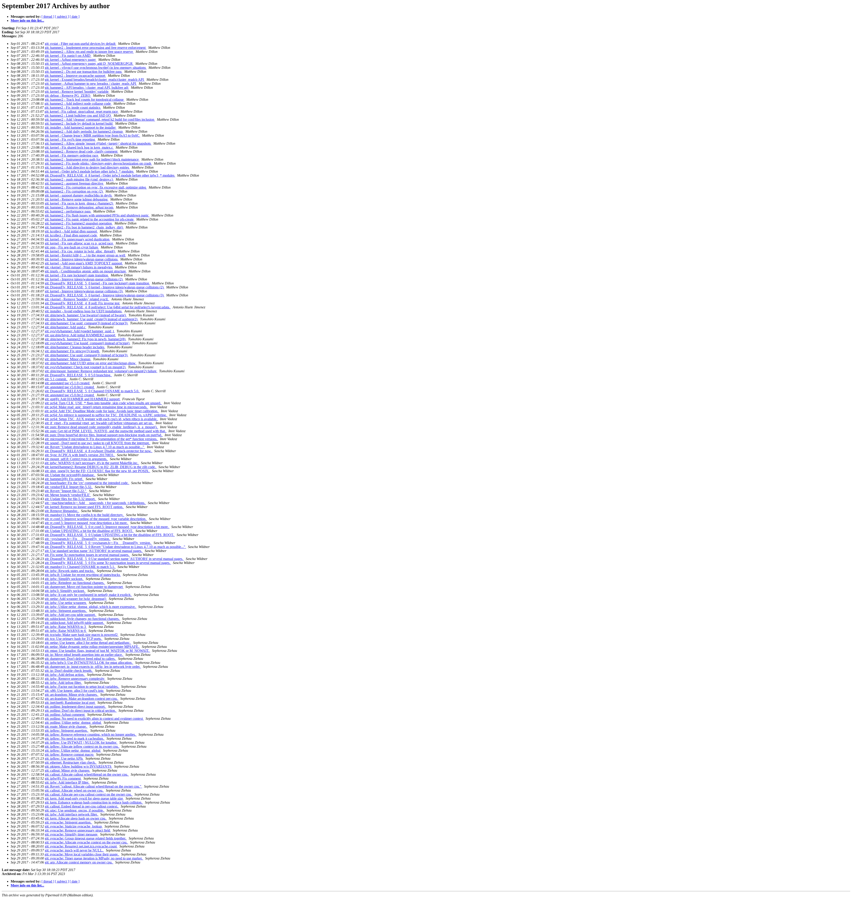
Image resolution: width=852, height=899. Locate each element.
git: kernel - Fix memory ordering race (72, 155)
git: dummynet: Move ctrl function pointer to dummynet (84, 587)
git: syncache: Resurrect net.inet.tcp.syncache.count (81, 846)
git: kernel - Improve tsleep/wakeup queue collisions (81, 259)
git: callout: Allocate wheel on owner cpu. (74, 790)
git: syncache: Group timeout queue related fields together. (86, 838)
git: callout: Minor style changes (67, 770)
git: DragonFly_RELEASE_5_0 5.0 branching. (78, 375)
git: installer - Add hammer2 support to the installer (80, 127)
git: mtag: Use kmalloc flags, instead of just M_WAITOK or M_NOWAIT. (97, 651)
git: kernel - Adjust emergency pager (71, 59)
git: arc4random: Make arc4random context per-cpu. (81, 698)
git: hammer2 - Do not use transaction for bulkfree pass (83, 71)
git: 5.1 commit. (56, 379)
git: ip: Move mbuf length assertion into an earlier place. (84, 655)
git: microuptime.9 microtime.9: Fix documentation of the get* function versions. (101, 439)
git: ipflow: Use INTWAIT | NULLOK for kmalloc (81, 742)
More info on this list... (27, 20)
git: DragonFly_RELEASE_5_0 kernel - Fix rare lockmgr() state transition (97, 283)
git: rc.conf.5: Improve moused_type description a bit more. (86, 523)
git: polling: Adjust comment (65, 714)
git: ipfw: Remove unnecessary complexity (75, 678)
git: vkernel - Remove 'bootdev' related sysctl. (77, 299)
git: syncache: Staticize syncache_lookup (74, 826)
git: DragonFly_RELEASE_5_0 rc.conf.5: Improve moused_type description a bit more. (107, 527)
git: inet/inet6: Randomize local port (70, 702)
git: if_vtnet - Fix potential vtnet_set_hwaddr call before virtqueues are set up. (99, 423)
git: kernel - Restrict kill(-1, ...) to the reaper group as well (85, 255)
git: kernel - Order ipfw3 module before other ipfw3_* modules (89, 171)
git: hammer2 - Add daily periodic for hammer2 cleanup (84, 131)
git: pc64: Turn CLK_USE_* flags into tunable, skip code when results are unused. (103, 403)
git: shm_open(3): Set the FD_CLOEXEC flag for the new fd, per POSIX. (97, 471)
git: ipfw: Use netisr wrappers (66, 603)
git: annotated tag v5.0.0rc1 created (70, 387)
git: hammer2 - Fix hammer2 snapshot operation (79, 223)
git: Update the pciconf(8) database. (70, 475)
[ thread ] (47, 16)
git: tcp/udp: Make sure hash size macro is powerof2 (81, 635)
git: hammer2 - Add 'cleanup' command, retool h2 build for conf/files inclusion (100, 119)
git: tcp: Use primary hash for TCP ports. (74, 639)
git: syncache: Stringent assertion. (68, 822)
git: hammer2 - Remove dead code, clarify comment (81, 151)
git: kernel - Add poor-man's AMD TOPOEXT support (84, 263)
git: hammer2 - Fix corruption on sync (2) (74, 191)
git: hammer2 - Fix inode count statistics (73, 107)
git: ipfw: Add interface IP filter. (67, 782)
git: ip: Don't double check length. (69, 670)
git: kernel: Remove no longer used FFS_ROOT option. (84, 507)
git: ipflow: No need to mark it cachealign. (75, 738)
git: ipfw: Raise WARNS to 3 (66, 627)
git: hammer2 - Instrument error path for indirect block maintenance (92, 159)
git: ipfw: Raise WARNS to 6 (66, 631)
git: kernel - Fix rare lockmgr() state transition (77, 275)
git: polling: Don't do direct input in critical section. (81, 710)
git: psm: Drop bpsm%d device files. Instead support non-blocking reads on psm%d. (104, 435)
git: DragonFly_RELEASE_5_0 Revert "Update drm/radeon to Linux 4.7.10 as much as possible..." (115, 547)
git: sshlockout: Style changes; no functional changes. (82, 619)
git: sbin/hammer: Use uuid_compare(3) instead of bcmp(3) (86, 323)
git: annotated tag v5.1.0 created (67, 383)
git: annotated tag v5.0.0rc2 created (70, 395)
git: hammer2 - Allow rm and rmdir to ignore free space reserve (89, 51)
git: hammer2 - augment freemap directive (74, 183)
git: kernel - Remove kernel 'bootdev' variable (77, 91)
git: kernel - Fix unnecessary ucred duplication (77, 239)
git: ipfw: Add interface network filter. (72, 814)
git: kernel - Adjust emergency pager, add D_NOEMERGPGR (89, 63)
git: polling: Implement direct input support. (75, 706)
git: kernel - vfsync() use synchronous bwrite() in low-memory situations (96, 67)
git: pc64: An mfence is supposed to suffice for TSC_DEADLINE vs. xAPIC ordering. (106, 415)
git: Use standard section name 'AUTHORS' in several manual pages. (94, 551)
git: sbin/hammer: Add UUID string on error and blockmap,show (90, 363)
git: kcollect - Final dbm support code (71, 235)
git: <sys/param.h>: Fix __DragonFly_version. (78, 539)
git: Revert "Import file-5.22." (66, 491)
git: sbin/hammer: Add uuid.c (65, 327)
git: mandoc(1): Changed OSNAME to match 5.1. (80, 567)
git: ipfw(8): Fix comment (63, 778)
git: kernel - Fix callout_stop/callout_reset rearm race (82, 111)
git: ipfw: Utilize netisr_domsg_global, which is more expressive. (90, 607)
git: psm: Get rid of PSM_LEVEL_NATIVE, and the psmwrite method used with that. (106, 431)
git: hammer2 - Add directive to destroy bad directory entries (87, 167)
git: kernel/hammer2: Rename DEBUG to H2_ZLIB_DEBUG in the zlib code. (101, 467)
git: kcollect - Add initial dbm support (71, 231)
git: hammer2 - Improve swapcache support (75, 75)
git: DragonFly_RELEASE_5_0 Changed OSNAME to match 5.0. (92, 391)
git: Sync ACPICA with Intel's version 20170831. (80, 455)
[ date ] (74, 16)
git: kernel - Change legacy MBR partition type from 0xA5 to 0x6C (92, 135)
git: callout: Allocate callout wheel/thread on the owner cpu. (87, 774)
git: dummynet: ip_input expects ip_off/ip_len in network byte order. (93, 666)
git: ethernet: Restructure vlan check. (71, 762)
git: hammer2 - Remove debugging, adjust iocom (79, 207)
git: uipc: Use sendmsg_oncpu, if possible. (75, 810)
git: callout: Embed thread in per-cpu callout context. (82, 806)
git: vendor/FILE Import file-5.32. (69, 487)
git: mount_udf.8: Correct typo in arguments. (76, 459)
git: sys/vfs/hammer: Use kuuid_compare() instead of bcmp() (87, 343)
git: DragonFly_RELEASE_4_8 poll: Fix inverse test (82, 303)
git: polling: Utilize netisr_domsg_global (73, 722)
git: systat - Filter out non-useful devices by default (80, 43)
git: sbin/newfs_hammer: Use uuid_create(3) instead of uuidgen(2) (91, 319)
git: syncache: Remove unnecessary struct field (78, 830)
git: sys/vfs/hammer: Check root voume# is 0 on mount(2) (85, 367)
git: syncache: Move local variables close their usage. (82, 854)
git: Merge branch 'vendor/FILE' (68, 495)
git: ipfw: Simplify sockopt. (64, 579)
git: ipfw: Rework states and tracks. (70, 571)
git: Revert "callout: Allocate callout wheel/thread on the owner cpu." (93, 786)
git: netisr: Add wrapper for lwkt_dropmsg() (76, 599)
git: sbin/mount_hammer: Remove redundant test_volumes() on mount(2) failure (101, 371)
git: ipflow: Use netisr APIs (64, 758)
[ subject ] (62, 16)
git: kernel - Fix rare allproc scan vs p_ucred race (79, 243)
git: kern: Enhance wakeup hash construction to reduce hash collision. (94, 802)
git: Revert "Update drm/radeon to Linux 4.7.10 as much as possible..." (95, 447)
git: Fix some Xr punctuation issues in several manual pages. (87, 555)
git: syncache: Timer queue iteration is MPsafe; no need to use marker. (94, 858)
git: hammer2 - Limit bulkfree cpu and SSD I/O (78, 115)
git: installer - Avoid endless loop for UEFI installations (83, 311)
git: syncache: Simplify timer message (71, 834)
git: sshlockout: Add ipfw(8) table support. (75, 623)
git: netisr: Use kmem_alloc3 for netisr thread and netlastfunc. (88, 643)
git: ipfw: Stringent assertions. (66, 611)
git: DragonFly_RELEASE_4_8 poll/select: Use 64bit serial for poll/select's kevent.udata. (108, 307)
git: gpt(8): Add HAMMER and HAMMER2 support (82, 399)
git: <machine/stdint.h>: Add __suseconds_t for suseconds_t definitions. (95, 503)
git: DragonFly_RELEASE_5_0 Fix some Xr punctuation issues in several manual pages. (108, 563)
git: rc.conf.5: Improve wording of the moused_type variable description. (96, 519)
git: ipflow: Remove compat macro (69, 754)
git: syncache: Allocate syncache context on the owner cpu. (86, 842)
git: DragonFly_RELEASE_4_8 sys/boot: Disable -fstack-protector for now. (98, 451)
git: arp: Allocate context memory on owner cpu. (79, 862)
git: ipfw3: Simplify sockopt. (65, 591)
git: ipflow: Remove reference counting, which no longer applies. (91, 734)
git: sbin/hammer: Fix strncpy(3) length (72, 351)
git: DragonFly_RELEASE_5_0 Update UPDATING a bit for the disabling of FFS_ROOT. (110, 535)
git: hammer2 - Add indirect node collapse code (78, 103)
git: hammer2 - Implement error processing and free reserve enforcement (95, 47)
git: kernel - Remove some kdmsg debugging (76, 199)
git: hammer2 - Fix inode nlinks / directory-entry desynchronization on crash (98, 163)
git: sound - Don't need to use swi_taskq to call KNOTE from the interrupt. (97, 443)
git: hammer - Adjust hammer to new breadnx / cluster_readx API (91, 83)
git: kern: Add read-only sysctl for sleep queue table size (84, 798)
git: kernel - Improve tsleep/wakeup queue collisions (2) (84, 279)
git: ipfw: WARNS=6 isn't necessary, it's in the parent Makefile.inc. (92, 463)
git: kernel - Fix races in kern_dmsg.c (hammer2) (79, 203)
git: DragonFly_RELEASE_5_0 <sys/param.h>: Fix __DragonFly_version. (98, 543)
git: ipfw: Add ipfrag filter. (63, 682)
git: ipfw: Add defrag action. (65, 674)
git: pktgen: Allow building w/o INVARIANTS (78, 766)
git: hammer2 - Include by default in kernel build (79, 123)
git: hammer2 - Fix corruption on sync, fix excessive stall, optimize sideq (96, 187)
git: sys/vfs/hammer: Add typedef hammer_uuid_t (80, 331)
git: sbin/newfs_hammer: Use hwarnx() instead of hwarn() (86, 315)
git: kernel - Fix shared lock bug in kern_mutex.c (79, 147)
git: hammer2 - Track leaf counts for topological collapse (84, 99)
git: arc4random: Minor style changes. (72, 694)
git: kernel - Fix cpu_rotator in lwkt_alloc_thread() (80, 251)
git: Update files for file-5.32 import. (70, 499)
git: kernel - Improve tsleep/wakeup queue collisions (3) (84, 291)
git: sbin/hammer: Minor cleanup (68, 359)
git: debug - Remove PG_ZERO (68, 95)
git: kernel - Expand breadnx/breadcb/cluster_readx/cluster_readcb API (95, 79)
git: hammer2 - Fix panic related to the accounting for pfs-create (89, 219)
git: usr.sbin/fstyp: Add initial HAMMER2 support (80, 335)
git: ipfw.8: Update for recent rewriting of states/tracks (83, 575)
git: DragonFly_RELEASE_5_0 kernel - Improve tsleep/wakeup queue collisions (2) (104, 287)
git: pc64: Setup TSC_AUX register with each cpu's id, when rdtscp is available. (101, 419)
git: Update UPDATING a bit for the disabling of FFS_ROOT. (89, 531)
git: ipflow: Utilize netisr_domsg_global (73, 750)
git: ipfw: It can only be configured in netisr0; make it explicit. (88, 595)
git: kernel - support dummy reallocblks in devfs (78, 195)
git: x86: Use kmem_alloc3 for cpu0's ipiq (74, 690)
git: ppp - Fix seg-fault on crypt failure (72, 247)
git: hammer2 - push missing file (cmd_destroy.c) (79, 179)
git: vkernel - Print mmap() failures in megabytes (79, 267)
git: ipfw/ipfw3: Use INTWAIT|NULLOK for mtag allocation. (89, 662)
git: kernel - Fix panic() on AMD (68, 55)
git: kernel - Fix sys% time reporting (70, 139)
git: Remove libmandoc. (62, 511)
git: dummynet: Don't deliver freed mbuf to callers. (80, 658)
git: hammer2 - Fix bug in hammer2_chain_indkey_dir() (84, 227)
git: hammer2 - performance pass (68, 211)
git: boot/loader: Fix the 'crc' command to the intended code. (87, 483)
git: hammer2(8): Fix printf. (64, 479)
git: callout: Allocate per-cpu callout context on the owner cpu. (89, 794)
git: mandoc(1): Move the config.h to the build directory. (84, 515)
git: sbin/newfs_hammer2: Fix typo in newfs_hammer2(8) (85, 339)
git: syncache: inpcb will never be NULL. (74, 850)
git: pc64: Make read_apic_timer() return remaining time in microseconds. (96, 407)
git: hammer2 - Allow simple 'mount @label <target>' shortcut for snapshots (98, 143)
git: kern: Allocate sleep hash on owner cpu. (76, 818)
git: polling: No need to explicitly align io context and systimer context (94, 718)
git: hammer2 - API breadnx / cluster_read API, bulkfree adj (87, 87)
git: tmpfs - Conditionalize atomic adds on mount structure (86, 271)
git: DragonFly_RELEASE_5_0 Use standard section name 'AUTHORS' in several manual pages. (114, 559)
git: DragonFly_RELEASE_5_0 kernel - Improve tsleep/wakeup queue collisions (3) (104, 295)
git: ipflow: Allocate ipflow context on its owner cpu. (82, 746)
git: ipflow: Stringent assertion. (67, 730)
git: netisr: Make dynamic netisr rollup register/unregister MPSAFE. (92, 647)
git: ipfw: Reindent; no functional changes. (75, 583)
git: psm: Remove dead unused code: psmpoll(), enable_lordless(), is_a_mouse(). (101, 427)
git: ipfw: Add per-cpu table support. (71, 615)
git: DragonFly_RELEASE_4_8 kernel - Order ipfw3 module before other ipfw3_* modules (110, 175)
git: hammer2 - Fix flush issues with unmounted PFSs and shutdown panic (97, 215)
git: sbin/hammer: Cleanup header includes (75, 347)
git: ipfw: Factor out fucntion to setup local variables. (82, 686)
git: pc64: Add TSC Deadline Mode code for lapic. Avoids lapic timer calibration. (102, 411)
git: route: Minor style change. (66, 726)
